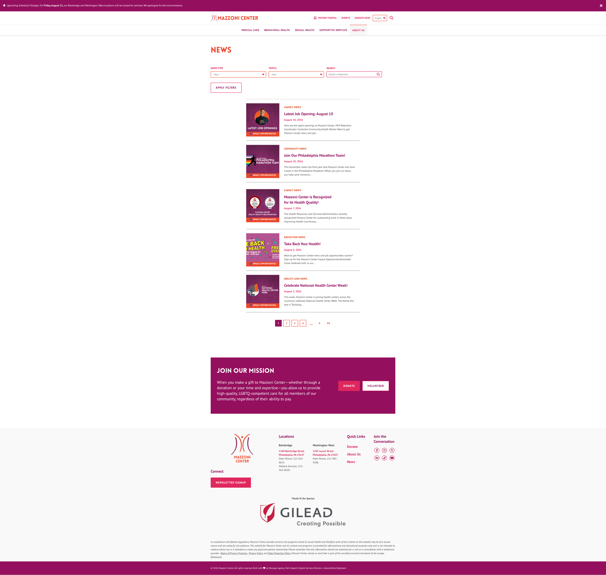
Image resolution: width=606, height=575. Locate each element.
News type (217, 68)
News (351, 462)
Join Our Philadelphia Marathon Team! (314, 155)
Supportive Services (333, 30)
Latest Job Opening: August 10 (308, 113)
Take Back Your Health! (302, 243)
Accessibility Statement (335, 568)
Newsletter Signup (231, 482)
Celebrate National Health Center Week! (316, 285)
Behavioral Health (277, 30)
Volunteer (375, 386)
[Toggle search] (392, 18)
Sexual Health (304, 30)
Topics (272, 68)
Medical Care (250, 30)
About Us (358, 30)
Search (331, 68)
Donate (349, 386)
